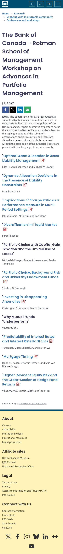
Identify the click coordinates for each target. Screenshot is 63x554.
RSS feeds (7, 519)
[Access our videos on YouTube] (31, 548)
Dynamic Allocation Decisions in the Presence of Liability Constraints (29, 180)
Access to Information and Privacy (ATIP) (24, 490)
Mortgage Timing (18, 356)
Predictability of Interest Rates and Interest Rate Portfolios (28, 339)
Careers (6, 425)
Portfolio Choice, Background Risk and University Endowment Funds (31, 274)
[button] (5, 110)
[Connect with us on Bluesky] (36, 538)
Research (19, 13)
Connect (9, 462)
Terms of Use (9, 482)
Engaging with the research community (30, 16)
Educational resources (14, 437)
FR (49, 3)
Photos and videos (12, 433)
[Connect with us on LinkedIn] (46, 538)
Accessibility (9, 429)
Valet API (7, 527)
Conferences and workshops (23, 20)
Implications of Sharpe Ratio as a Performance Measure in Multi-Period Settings (30, 205)
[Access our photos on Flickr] (55, 538)
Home (5, 13)
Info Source (8, 495)
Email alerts (8, 515)
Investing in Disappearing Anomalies (24, 299)
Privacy (6, 486)
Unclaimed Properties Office (17, 466)
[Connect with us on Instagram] (27, 538)
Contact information (13, 511)
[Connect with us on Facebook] (17, 538)
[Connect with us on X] (8, 538)
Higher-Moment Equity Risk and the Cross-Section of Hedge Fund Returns (30, 380)
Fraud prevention (11, 442)
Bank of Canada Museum (16, 458)
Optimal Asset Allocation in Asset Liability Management (30, 158)
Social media (9, 523)
